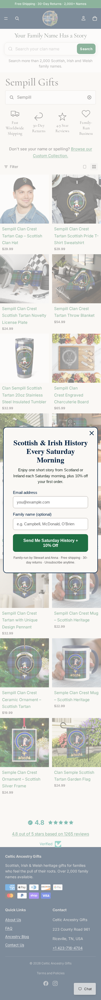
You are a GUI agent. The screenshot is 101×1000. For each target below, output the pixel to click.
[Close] (91, 433)
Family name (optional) (32, 514)
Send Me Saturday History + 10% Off (50, 543)
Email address (25, 492)
